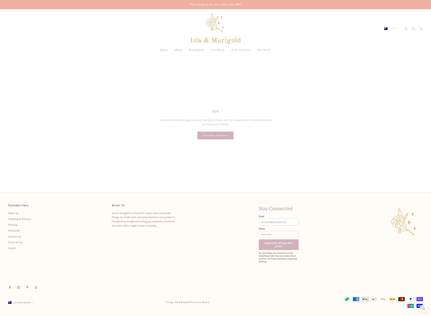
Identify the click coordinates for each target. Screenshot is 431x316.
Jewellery (217, 50)
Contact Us (14, 236)
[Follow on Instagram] (18, 287)
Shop (178, 50)
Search (12, 248)
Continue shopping (215, 135)
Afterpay (13, 224)
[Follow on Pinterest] (27, 287)
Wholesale (14, 230)
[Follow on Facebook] (9, 287)
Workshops (196, 50)
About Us (13, 213)
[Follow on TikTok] (36, 287)
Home (164, 50)
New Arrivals (240, 50)
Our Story (264, 50)
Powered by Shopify (200, 302)
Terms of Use (15, 242)
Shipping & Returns (19, 218)
